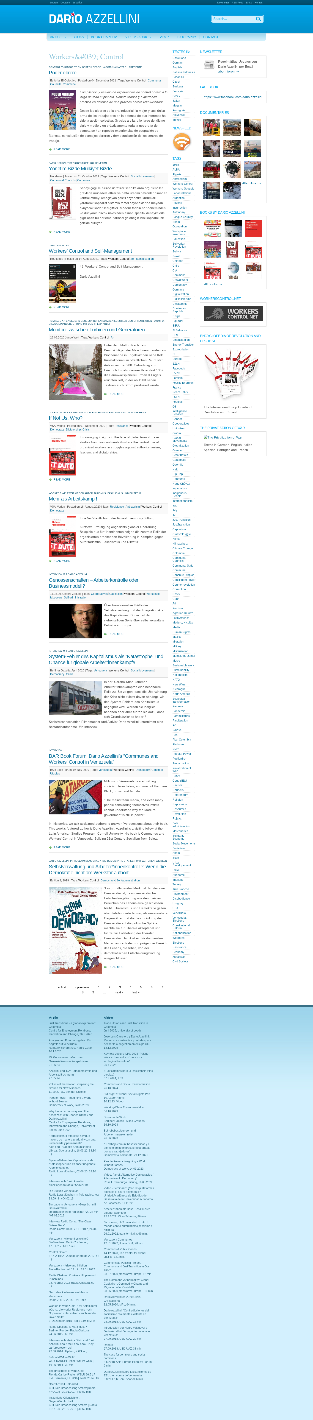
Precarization (181, 763)
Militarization (180, 651)
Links (249, 2)
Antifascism (133, 506)
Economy (178, 952)
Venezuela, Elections (180, 919)
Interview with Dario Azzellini (66, 1181)
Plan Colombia (182, 739)
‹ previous (82, 987)
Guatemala (179, 459)
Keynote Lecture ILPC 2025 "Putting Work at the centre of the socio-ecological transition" (126, 1057)
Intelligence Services (180, 413)
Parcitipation (180, 720)
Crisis (86, 429)
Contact (211, 37)
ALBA (176, 169)
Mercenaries (180, 831)
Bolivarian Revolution (179, 245)
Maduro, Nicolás (183, 622)
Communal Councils (63, 180)
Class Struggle (182, 534)
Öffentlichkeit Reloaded (63, 1384)
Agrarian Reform (183, 613)
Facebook (179, 368)
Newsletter (223, 2)
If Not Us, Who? (65, 418)
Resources (179, 809)
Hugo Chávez (181, 483)
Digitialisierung (182, 299)
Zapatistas (179, 957)
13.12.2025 (111, 1047)
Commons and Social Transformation (127, 1084)
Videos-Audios (138, 37)
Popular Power (182, 753)
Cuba (176, 599)
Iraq (175, 505)
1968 (176, 164)
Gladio (177, 433)
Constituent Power (184, 580)
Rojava (177, 818)
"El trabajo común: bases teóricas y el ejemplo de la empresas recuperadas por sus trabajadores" (127, 1148)
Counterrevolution (184, 584)
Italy (175, 510)
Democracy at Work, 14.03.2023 (69, 1105)
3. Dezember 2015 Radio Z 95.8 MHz (72, 1320)
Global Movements (180, 439)
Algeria (177, 174)
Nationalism (180, 675)
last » (136, 992)
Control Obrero (58, 1252)
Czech (177, 81)
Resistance (122, 426)
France (177, 387)
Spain (176, 853)
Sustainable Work (115, 1117)
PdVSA (177, 730)
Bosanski (178, 77)
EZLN (176, 363)
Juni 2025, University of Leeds (122, 1030)
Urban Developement (182, 864)
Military (177, 646)
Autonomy (179, 212)
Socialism (179, 848)
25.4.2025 (110, 1065)
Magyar (177, 105)
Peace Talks (180, 392)
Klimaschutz (180, 543)
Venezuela (100, 670)
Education (179, 239)
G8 (174, 406)
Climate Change (183, 548)
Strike (176, 870)
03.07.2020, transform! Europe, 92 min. (128, 1274)
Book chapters (104, 37)
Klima (176, 538)
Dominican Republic (179, 310)
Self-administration (142, 258)
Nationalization (182, 933)
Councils (178, 790)
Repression (180, 804)
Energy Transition (184, 344)
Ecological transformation (181, 700)
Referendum (180, 795)
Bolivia (177, 251)
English (54, 2)
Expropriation (181, 349)
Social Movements (142, 176)
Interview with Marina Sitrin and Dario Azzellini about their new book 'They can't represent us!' (72, 1344)
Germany (178, 289)
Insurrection (180, 207)
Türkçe (177, 119)
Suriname (179, 875)
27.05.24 (54, 1078)
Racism (177, 785)
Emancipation (181, 339)
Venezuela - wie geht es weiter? (68, 1238)
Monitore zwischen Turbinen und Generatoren (97, 330)
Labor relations (182, 193)
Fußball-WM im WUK (62, 1357)
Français (178, 91)
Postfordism (180, 758)
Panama (178, 706)
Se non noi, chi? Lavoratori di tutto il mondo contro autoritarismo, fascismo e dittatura (128, 1226)
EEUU (176, 325)
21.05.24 (54, 1065)
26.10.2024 (111, 1088)
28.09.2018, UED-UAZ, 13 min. (123, 1321)
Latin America (181, 618)
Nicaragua (179, 689)
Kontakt (259, 2)
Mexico (177, 636)
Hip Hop (178, 474)
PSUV (176, 775)
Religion (178, 799)
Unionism (178, 428)
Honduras (179, 479)
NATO (176, 679)
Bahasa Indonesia (184, 72)
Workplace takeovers (179, 233)
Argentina (179, 198)
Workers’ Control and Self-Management (90, 251)
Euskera (178, 86)
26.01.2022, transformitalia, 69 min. (126, 1233)
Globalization (181, 445)
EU (174, 354)
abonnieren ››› (228, 71)
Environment (180, 894)
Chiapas (178, 261)
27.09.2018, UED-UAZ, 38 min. (123, 1348)
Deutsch (65, 2)
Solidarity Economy (178, 837)
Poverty (177, 202)
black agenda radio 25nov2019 (68, 1185)
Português (179, 110)
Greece (177, 450)
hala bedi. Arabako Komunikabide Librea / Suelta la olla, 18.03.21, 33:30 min (72, 1151)
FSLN (176, 397)
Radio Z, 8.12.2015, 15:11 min (67, 1300)
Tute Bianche (181, 889)
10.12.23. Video (114, 1101)
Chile (176, 265)
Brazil (176, 256)
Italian (176, 100)
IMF (175, 515)
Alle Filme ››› (251, 183)
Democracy (57, 429)
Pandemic (179, 711)
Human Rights (181, 632)
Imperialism (180, 488)
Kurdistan (178, 608)
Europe (177, 359)
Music (176, 660)
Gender (177, 419)
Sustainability (181, 670)
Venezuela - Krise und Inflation (68, 1265)
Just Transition (182, 519)
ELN (175, 335)
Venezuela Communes (118, 1239)
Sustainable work (183, 665)
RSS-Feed (237, 2)
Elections (178, 942)
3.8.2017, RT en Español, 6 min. (124, 1379)
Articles (58, 37)
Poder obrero (62, 72)
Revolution (179, 814)
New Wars (179, 684)
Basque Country (183, 217)
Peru (175, 735)
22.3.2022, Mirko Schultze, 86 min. (125, 1216)
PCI (175, 725)
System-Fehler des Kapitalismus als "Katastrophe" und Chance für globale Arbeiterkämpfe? (72, 1164)
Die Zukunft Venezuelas (63, 1191)
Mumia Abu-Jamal (184, 655)
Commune (69, 84)
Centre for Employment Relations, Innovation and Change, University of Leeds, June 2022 (72, 1126)
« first (62, 987)
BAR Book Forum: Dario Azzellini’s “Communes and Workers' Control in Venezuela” (104, 759)
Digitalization (181, 294)
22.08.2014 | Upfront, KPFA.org (68, 1351)
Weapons (178, 937)
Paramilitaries (181, 716)
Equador (178, 321)
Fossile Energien (183, 382)
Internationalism (182, 501)
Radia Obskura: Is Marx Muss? (68, 1326)
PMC (176, 749)
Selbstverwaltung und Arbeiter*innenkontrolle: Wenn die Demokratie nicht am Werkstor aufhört (107, 869)
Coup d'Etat (180, 780)
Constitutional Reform (181, 927)
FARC (176, 373)
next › (119, 992)
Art (112, 337)
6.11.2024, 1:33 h (114, 1078)
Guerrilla (178, 464)
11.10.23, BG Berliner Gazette (67, 1091)
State (176, 857)
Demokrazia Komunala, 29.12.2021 (126, 1155)
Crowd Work (180, 280)
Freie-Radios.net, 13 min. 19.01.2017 (72, 1269)
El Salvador (180, 330)
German (178, 62)
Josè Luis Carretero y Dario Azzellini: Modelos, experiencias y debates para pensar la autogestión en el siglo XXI (127, 1040)
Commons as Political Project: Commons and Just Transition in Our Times (126, 1266)
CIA (175, 270)
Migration (178, 641)
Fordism (178, 378)
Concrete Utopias (183, 575)
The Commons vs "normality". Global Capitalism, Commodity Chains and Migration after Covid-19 (126, 1284)
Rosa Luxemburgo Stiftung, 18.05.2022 (128, 1182)
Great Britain (180, 455)
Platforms (178, 744)
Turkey (177, 884)
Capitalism (116, 594)
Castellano (179, 58)
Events (164, 37)
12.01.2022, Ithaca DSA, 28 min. (124, 1243)
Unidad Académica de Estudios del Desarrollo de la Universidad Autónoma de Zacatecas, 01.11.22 (128, 1199)
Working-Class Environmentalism (124, 1107)
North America (181, 694)
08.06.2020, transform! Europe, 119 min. (129, 1291)
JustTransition (181, 524)
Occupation (180, 226)
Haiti (175, 469)
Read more (61, 149)
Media (176, 627)
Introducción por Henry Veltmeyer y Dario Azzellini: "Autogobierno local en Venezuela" (127, 1331)
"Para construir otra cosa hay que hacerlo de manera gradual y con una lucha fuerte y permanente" (72, 1140)
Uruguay (178, 903)
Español (77, 2)
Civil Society (180, 961)
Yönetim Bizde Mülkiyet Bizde (80, 168)
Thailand (178, 879)
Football (178, 401)
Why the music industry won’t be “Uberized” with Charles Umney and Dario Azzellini (71, 1115)
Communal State (183, 565)
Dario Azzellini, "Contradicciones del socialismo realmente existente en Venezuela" (126, 1314)
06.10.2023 (111, 1111)
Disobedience (181, 898)
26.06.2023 (111, 1138)
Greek (176, 96)
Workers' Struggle (184, 188)
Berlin (176, 222)
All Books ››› (213, 284)
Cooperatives (99, 594)
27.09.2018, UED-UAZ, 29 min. (123, 1338)
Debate (108, 1345)
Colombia (179, 553)
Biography (186, 37)
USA (175, 908)
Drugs (176, 316)
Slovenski (179, 115)
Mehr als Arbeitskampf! (73, 499)
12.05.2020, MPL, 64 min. (120, 1304)
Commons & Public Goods (120, 1249)
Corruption (179, 589)
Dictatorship (73, 429)
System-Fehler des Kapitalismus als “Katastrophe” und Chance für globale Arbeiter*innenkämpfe (106, 659)
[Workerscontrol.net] (233, 320)
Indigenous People (180, 495)
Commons (179, 275)
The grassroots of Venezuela (66, 1371)
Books (78, 37)
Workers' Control (136, 80)
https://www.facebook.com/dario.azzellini (233, 97)
